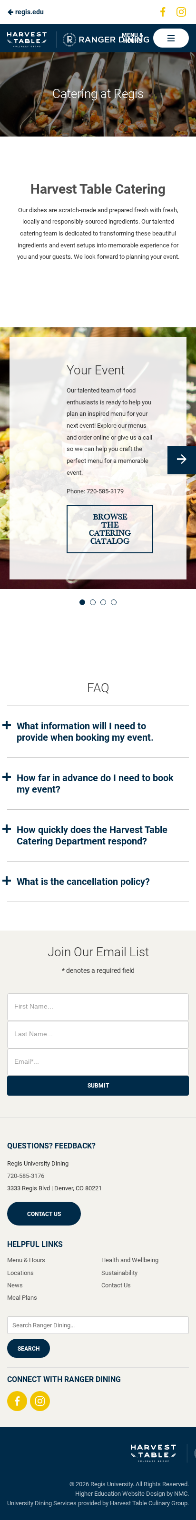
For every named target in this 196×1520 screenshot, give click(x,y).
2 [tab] (93, 602)
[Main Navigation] (171, 38)
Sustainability (119, 1272)
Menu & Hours (132, 38)
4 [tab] (114, 602)
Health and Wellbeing (129, 1260)
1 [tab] (82, 602)
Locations (20, 1272)
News (15, 1285)
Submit (98, 1085)
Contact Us (44, 1214)
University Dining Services (42, 1503)
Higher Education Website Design (120, 1493)
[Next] (181, 460)
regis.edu (29, 12)
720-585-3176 (25, 1175)
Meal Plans (22, 1297)
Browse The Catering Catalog (110, 529)
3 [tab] (103, 602)
